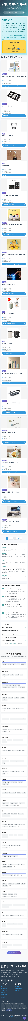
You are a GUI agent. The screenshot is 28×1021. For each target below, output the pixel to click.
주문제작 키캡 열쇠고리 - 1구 (9, 432)
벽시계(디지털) (5, 826)
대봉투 (9, 750)
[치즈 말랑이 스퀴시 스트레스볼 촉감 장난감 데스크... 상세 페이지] (14, 244)
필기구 (3, 921)
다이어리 (7, 718)
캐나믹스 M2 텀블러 (7, 343)
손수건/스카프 (20, 813)
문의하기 (3, 997)
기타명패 (19, 792)
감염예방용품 (5, 682)
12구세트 (4, 708)
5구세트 (22, 708)
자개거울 (15, 740)
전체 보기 (8, 1010)
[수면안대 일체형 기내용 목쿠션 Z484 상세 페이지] (14, 482)
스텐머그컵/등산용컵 (6, 896)
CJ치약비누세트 (11, 883)
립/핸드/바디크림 (6, 761)
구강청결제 (23, 883)
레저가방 (9, 664)
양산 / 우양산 (5, 847)
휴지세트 (21, 915)
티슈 (3, 912)
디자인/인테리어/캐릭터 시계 (19, 824)
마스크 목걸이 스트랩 (6, 687)
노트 (3, 718)
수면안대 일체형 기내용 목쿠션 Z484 (11, 492)
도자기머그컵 (10, 894)
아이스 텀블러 (13, 896)
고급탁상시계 (10, 824)
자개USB (4, 740)
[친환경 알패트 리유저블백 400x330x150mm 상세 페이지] (14, 215)
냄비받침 (11, 875)
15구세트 (9, 708)
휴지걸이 (17, 915)
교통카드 (10, 945)
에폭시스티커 (5, 837)
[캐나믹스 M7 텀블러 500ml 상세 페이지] (14, 304)
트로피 (4, 163)
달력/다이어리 (5, 716)
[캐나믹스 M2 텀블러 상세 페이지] (14, 333)
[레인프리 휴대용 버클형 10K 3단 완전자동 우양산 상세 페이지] (14, 363)
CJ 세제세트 (5, 883)
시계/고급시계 (5, 821)
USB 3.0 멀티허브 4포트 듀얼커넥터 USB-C (13, 403)
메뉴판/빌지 (20, 835)
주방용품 (4, 872)
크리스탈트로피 (5, 907)
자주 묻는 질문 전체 (12, 643)
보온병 (15, 894)
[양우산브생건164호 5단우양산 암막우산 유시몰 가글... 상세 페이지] (14, 66)
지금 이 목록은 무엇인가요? (7, 627)
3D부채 (4, 674)
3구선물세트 (10, 697)
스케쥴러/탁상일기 (22, 718)
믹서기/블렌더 (17, 864)
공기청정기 (17, 674)
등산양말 (9, 729)
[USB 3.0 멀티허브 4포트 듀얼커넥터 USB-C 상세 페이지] (14, 393)
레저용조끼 (5, 731)
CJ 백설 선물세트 (6, 803)
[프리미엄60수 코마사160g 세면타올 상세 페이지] (14, 512)
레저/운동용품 (5, 726)
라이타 (15, 835)
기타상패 (23, 792)
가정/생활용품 (5, 74)
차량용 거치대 (15, 856)
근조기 (10, 792)
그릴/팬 (4, 875)
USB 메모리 (12, 771)
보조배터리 (5, 947)
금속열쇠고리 (15, 945)
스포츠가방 (23, 664)
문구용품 (4, 747)
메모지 (22, 771)
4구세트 (17, 708)
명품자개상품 (5, 737)
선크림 (4, 763)
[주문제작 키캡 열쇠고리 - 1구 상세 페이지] (14, 422)
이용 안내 (3, 993)
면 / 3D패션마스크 (21, 687)
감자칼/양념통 (10, 864)
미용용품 (4, 758)
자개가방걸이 (9, 740)
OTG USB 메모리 (6, 771)
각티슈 (4, 915)
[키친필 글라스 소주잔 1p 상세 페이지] (14, 126)
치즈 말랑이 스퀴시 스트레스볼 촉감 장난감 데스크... (13, 255)
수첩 (16, 718)
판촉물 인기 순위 (4, 988)
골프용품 (4, 193)
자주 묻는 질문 (4, 995)
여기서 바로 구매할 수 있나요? (8, 640)
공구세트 (12, 674)
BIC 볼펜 (4, 924)
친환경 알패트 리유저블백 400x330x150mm (13, 225)
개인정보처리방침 (19, 988)
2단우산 (4, 845)
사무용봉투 (19, 750)
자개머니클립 (20, 740)
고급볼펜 (8, 924)
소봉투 (23, 750)
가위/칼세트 (5, 864)
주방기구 (4, 861)
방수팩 (20, 945)
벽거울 (16, 761)
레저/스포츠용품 (20, 729)
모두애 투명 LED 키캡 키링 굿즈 (9, 284)
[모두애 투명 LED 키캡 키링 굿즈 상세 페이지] (14, 274)
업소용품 (4, 832)
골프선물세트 (5, 695)
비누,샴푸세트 (21, 761)
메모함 (4, 773)
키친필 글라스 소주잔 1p (8, 136)
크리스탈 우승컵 (21, 904)
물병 (18, 875)
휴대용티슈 (12, 915)
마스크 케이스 (14, 687)
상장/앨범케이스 (14, 782)
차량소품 (9, 856)
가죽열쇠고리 (5, 945)
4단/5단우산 (13, 845)
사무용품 (4, 779)
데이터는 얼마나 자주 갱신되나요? (9, 637)
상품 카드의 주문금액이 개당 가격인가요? (10, 634)
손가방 (18, 664)
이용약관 (17, 986)
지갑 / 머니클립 (5, 784)
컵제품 (4, 133)
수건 (3, 815)
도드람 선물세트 (13, 805)
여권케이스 (20, 782)
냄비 (7, 875)
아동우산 (18, 845)
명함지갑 (4, 782)
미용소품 (11, 761)
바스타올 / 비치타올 (6, 813)
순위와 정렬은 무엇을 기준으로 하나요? (10, 630)
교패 (3, 934)
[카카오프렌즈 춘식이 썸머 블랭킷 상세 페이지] (14, 452)
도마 (15, 875)
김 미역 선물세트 (6, 805)
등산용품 (14, 729)
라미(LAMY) (20, 924)
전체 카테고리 (4, 990)
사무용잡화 (4, 768)
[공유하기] (24, 1018)
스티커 (12, 934)
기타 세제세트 (5, 885)
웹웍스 (12, 1017)
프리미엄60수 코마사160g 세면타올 (10, 522)
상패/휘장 (4, 789)
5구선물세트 (22, 697)
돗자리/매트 (5, 729)
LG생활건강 (18, 883)
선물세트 (4, 800)
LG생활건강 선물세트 (14, 803)
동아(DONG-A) (14, 924)
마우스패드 (18, 771)
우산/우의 (4, 371)
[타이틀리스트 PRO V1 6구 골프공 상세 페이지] (14, 185)
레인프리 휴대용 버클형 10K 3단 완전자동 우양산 (14, 373)
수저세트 (22, 864)
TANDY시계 (5, 824)
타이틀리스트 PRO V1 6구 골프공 (10, 195)
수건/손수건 (4, 519)
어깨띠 (21, 934)
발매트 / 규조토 (14, 813)
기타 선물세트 (21, 803)
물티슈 (7, 915)
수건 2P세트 (8, 815)
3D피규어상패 (5, 792)
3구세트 (13, 708)
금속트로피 (5, 904)
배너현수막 (8, 934)
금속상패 (14, 792)
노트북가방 (5, 664)
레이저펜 (4, 926)
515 (18, 538)
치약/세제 (4, 880)
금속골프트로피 (5, 165)
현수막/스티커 (5, 931)
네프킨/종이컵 (5, 835)
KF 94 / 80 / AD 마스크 (7, 685)
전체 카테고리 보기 (15, 953)
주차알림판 (5, 856)
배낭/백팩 (14, 664)
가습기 (8, 674)
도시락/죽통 (5, 894)
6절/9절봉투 (5, 750)
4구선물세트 (16, 697)
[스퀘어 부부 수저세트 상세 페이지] (14, 96)
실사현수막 (17, 934)
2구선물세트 (5, 697)
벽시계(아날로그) (12, 826)
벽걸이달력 (12, 718)
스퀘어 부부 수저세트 (7, 106)
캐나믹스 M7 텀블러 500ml (8, 314)
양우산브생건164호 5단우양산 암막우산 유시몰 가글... (14, 76)
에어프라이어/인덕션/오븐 (7, 866)
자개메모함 (5, 742)
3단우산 (8, 845)
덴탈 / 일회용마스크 (16, 685)
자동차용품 (4, 853)
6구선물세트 (5, 699)
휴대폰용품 (4, 282)
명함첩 (8, 782)
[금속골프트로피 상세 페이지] (14, 155)
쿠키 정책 (17, 990)
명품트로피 (10, 904)
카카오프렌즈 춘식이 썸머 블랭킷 (10, 462)
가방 (3, 661)
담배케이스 (11, 835)
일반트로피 (15, 904)
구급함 (21, 674)
